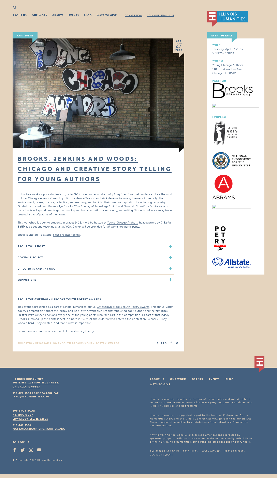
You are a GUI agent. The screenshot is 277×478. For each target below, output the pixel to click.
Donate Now (133, 15)
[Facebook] (16, 450)
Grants (57, 15)
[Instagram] (32, 450)
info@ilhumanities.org (31, 396)
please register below (66, 234)
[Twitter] (24, 450)
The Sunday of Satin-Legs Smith (95, 206)
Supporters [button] (27, 280)
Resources (190, 451)
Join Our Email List (160, 15)
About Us (20, 15)
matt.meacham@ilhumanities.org (39, 428)
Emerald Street (134, 206)
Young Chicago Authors (122, 222)
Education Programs (34, 343)
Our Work (40, 15)
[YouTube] (40, 450)
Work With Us (211, 451)
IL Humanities (227, 19)
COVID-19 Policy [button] (30, 257)
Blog (88, 15)
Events (74, 15)
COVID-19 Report (161, 455)
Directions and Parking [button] (36, 268)
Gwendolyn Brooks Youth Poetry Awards (123, 307)
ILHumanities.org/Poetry (78, 331)
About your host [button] (31, 246)
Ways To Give (107, 15)
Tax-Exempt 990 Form (164, 451)
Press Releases (234, 451)
